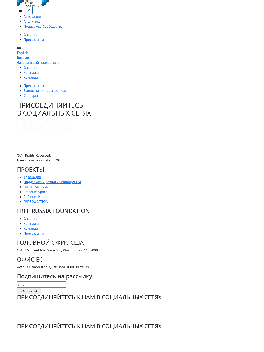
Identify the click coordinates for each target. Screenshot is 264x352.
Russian (23, 57)
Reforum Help (34, 196)
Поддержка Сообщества (43, 26)
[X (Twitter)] (52, 125)
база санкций (28, 62)
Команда (31, 77)
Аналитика (32, 21)
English (22, 52)
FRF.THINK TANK (36, 187)
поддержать (50, 62)
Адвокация (32, 16)
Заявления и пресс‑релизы (45, 90)
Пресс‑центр (34, 39)
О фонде (30, 34)
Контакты (31, 72)
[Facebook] (24, 125)
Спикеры (31, 95)
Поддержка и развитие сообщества (52, 182)
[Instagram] (65, 125)
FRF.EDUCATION (36, 201)
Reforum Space (35, 191)
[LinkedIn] (38, 125)
